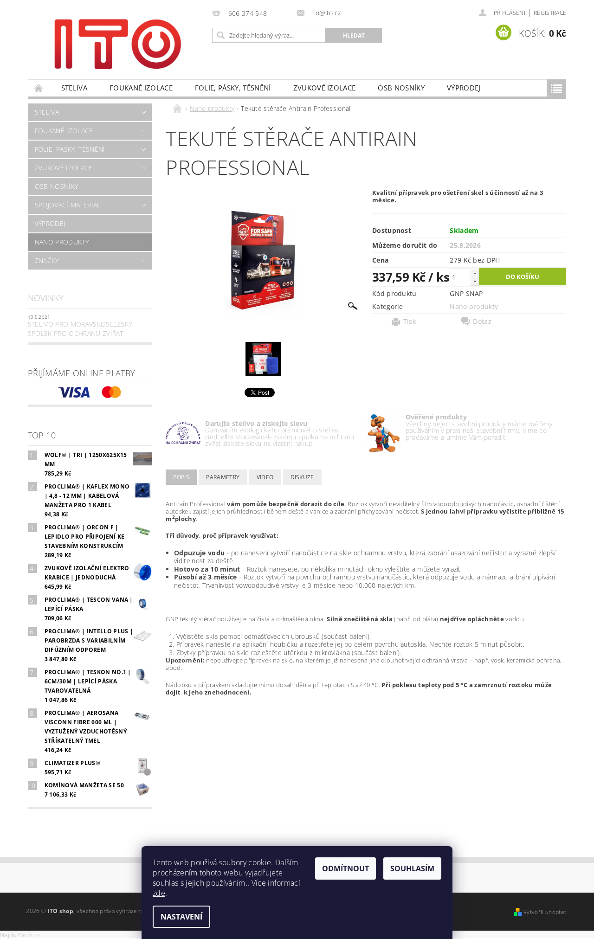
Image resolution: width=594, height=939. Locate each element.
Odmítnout (345, 868)
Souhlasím (412, 868)
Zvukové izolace (324, 87)
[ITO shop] (118, 43)
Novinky (46, 297)
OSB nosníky (401, 87)
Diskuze (302, 477)
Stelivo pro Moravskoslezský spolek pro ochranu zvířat (80, 329)
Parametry (222, 477)
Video (265, 477)
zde (159, 893)
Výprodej (464, 87)
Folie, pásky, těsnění (233, 87)
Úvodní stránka (39, 88)
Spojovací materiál (68, 204)
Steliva (74, 87)
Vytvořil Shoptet (544, 912)
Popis (181, 477)
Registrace (550, 13)
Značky (47, 260)
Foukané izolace (141, 87)
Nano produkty (62, 242)
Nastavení (181, 917)
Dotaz (482, 321)
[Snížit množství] (475, 281)
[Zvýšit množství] (475, 273)
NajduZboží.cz (20, 935)
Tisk (409, 321)
